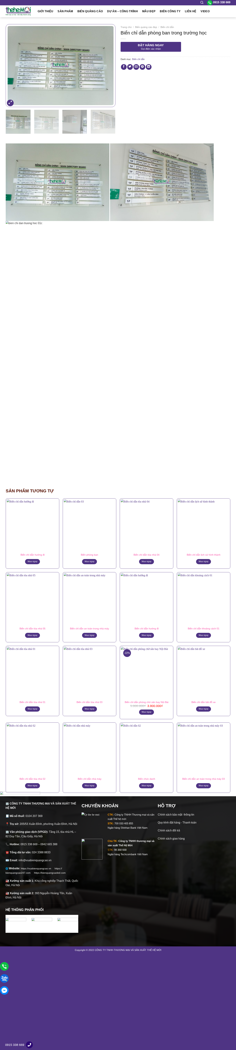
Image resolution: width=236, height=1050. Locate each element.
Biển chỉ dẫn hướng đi (33, 554)
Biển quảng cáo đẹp (146, 27)
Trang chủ (126, 27)
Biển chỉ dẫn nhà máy (89, 778)
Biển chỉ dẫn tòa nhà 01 (32, 702)
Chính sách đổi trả (169, 830)
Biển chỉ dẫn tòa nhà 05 (32, 628)
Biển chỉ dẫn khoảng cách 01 (203, 628)
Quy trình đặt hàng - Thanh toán (177, 822)
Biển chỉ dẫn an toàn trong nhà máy (89, 628)
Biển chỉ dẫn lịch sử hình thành (203, 554)
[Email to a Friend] (136, 67)
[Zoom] (10, 103)
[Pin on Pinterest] (142, 67)
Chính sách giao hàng (171, 838)
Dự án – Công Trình (122, 11)
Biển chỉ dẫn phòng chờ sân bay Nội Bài (146, 702)
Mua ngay (32, 561)
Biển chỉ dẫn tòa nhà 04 (146, 554)
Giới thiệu (45, 11)
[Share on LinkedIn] (149, 67)
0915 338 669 (14, 1045)
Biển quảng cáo (90, 11)
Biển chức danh (146, 778)
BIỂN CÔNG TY (170, 11)
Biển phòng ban (89, 554)
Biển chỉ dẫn (167, 27)
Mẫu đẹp (148, 11)
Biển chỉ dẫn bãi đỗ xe (203, 702)
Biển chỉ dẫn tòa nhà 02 (32, 778)
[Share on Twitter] (130, 67)
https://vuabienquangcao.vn (38, 868)
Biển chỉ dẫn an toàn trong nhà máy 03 (203, 778)
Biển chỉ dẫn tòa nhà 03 (89, 702)
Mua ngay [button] (147, 712)
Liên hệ (190, 11)
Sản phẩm (65, 11)
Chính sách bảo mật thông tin (176, 814)
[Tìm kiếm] (201, 2)
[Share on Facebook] (124, 67)
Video (205, 11)
